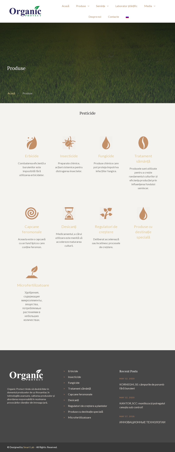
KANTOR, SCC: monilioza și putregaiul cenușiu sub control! (142, 405)
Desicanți (68, 226)
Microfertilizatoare (33, 285)
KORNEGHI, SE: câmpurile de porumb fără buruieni (141, 386)
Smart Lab (28, 447)
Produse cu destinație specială (143, 231)
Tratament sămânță (79, 388)
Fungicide (106, 156)
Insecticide (69, 156)
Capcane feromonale (80, 394)
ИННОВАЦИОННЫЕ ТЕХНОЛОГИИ (142, 422)
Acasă (11, 93)
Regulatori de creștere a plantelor (87, 405)
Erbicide (32, 156)
